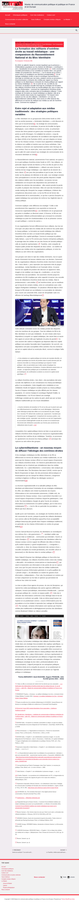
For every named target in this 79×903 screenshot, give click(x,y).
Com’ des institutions (37, 15)
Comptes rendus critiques (52, 19)
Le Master (67, 19)
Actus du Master (7, 883)
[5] (36, 154)
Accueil (7, 15)
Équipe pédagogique (9, 887)
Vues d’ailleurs (36, 19)
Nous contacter (10, 24)
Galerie (5, 885)
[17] (21, 526)
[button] (71, 19)
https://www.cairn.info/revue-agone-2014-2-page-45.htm (43, 787)
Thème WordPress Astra (68, 899)
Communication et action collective (16, 19)
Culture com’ (51, 15)
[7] (36, 211)
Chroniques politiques (20, 15)
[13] (35, 425)
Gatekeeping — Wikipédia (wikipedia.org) (28, 797)
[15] (26, 480)
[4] (34, 124)
